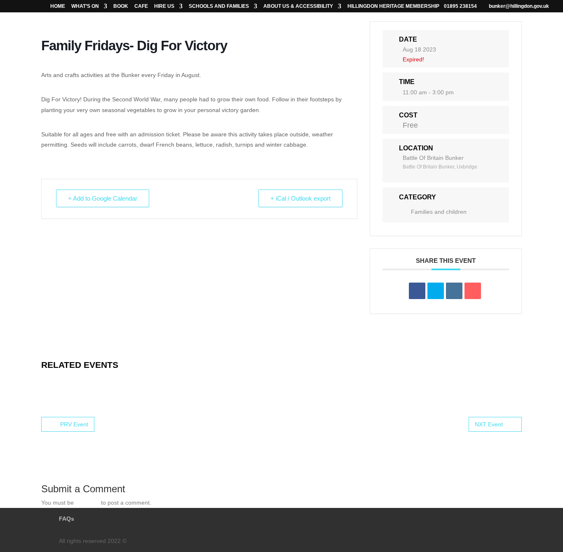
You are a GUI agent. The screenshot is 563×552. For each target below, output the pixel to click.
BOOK (120, 6)
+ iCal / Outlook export (300, 198)
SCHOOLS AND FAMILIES (219, 6)
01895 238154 (460, 6)
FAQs (66, 518)
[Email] (472, 291)
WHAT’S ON (85, 6)
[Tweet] (435, 291)
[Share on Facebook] (417, 291)
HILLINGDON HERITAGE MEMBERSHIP (393, 6)
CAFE (141, 6)
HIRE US (164, 6)
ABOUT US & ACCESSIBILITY (298, 6)
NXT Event (489, 424)
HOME (57, 6)
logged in (87, 502)
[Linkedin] (454, 291)
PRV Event (74, 424)
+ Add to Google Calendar (102, 198)
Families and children (439, 211)
